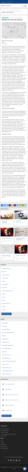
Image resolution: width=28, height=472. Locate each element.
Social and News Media (6, 348)
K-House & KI (4, 287)
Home (3, 11)
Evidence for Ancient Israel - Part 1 (12, 400)
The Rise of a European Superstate (9, 361)
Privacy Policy (3, 444)
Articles (14, 11)
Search (2, 441)
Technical (4, 306)
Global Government (6, 342)
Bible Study (4, 271)
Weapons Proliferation (6, 374)
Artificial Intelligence (6, 329)
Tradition (4, 310)
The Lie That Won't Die (9, 384)
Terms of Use (3, 446)
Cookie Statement (4, 448)
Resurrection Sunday (9, 405)
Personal (3, 297)
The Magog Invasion (6, 358)
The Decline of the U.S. (6, 355)
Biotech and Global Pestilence (8, 332)
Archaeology (4, 326)
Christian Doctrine (5, 275)
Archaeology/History (6, 268)
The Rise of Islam (5, 364)
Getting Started (5, 284)
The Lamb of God (8, 410)
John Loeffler (19, 17)
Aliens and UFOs (5, 323)
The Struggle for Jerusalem (7, 371)
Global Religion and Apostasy (7, 345)
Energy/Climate (5, 339)
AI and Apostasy (8, 389)
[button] (25, 469)
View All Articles (6, 313)
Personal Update (8, 11)
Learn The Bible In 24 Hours (7, 291)
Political (3, 300)
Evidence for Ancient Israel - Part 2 (12, 394)
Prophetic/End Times (6, 303)
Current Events (5, 17)
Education (4, 336)
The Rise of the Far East (6, 367)
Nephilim (3, 294)
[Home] (6, 5)
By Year (18, 11)
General (3, 281)
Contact (2, 442)
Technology (4, 351)
